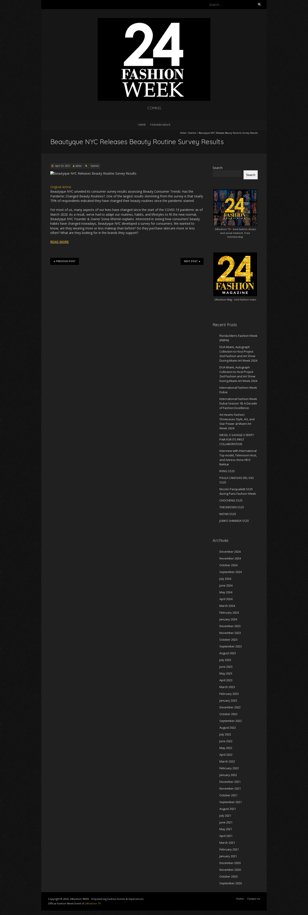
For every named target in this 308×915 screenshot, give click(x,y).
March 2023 (227, 687)
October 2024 (228, 565)
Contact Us (253, 898)
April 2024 (225, 599)
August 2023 (227, 653)
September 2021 (230, 802)
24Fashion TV (223, 229)
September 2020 (230, 883)
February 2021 (229, 849)
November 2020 (230, 870)
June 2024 (225, 585)
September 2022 (230, 721)
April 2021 (225, 836)
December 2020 (230, 863)
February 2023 (229, 694)
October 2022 (228, 714)
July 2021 (225, 815)
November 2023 (230, 633)
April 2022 (225, 755)
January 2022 (228, 775)
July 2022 (225, 734)
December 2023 (230, 626)
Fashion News (160, 124)
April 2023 (225, 680)
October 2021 (228, 795)
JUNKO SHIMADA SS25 (234, 521)
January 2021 (228, 856)
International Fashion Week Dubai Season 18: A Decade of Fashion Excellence (238, 403)
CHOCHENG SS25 (231, 500)
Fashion (192, 132)
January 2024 (228, 619)
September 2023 (230, 646)
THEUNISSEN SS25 (231, 507)
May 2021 (225, 829)
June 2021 (225, 822)
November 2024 (230, 558)
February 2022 (229, 768)
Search (218, 168)
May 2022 (225, 748)
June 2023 (225, 667)
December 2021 (230, 782)
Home (142, 124)
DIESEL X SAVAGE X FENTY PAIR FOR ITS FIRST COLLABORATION (236, 439)
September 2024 (230, 572)
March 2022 (227, 761)
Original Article (60, 187)
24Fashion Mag (223, 299)
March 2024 (227, 606)
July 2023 (225, 660)
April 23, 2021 (62, 165)
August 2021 (227, 809)
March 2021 (227, 843)
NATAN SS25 (227, 514)
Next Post (191, 261)
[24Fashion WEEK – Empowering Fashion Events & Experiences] (154, 20)
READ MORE (59, 242)
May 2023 (225, 673)
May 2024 (225, 592)
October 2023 (228, 640)
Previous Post (66, 261)
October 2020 (228, 876)
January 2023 (228, 700)
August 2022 (227, 728)
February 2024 (229, 612)
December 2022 (230, 707)
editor (79, 165)
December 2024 (230, 552)
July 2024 (225, 579)
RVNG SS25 (227, 471)
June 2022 (225, 741)
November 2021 (230, 788)
